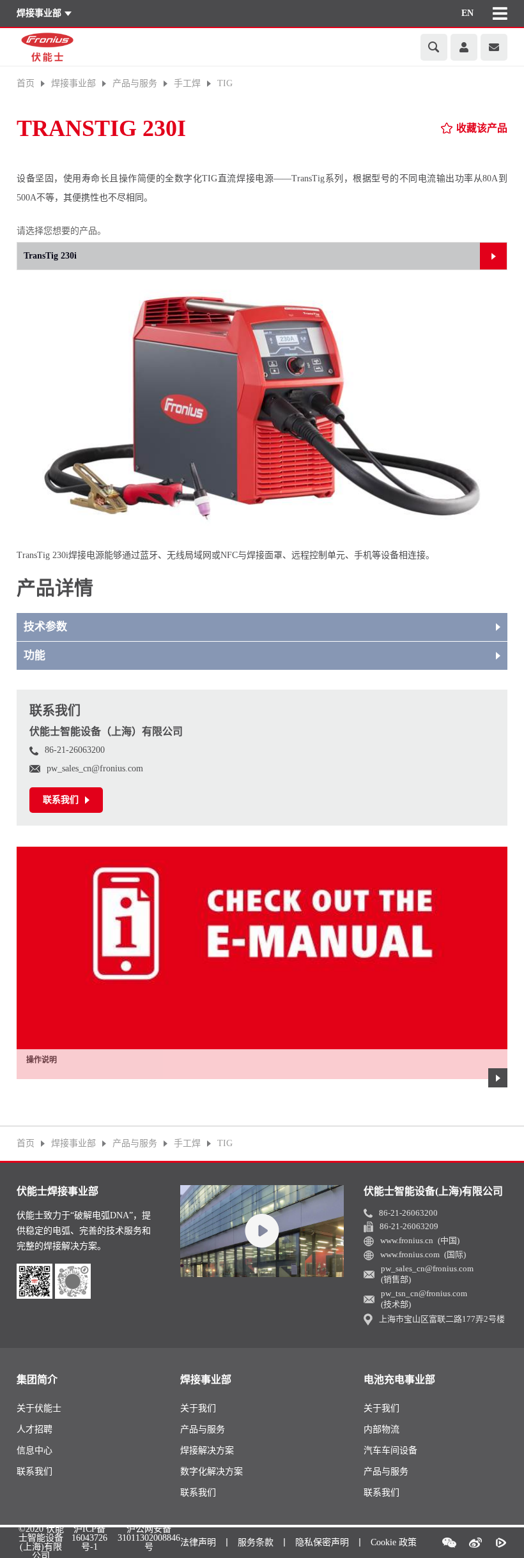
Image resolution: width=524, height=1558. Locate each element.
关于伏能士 (39, 1408)
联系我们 (34, 1471)
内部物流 (381, 1429)
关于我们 (198, 1408)
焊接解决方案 (207, 1450)
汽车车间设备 (390, 1450)
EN (467, 13)
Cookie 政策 (394, 1542)
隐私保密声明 (322, 1542)
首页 (26, 83)
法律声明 (198, 1542)
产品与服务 (202, 1429)
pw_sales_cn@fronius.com (95, 768)
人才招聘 (34, 1429)
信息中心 (34, 1450)
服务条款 (256, 1542)
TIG (225, 83)
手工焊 (187, 83)
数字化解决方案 (211, 1471)
